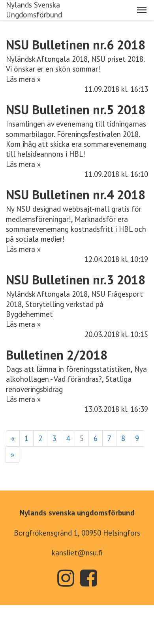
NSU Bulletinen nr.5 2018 (75, 109)
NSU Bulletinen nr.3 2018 (75, 279)
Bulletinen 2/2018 (56, 355)
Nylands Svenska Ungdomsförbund (34, 9)
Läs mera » (23, 79)
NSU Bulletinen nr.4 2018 (75, 194)
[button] (141, 10)
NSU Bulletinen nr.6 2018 (75, 44)
